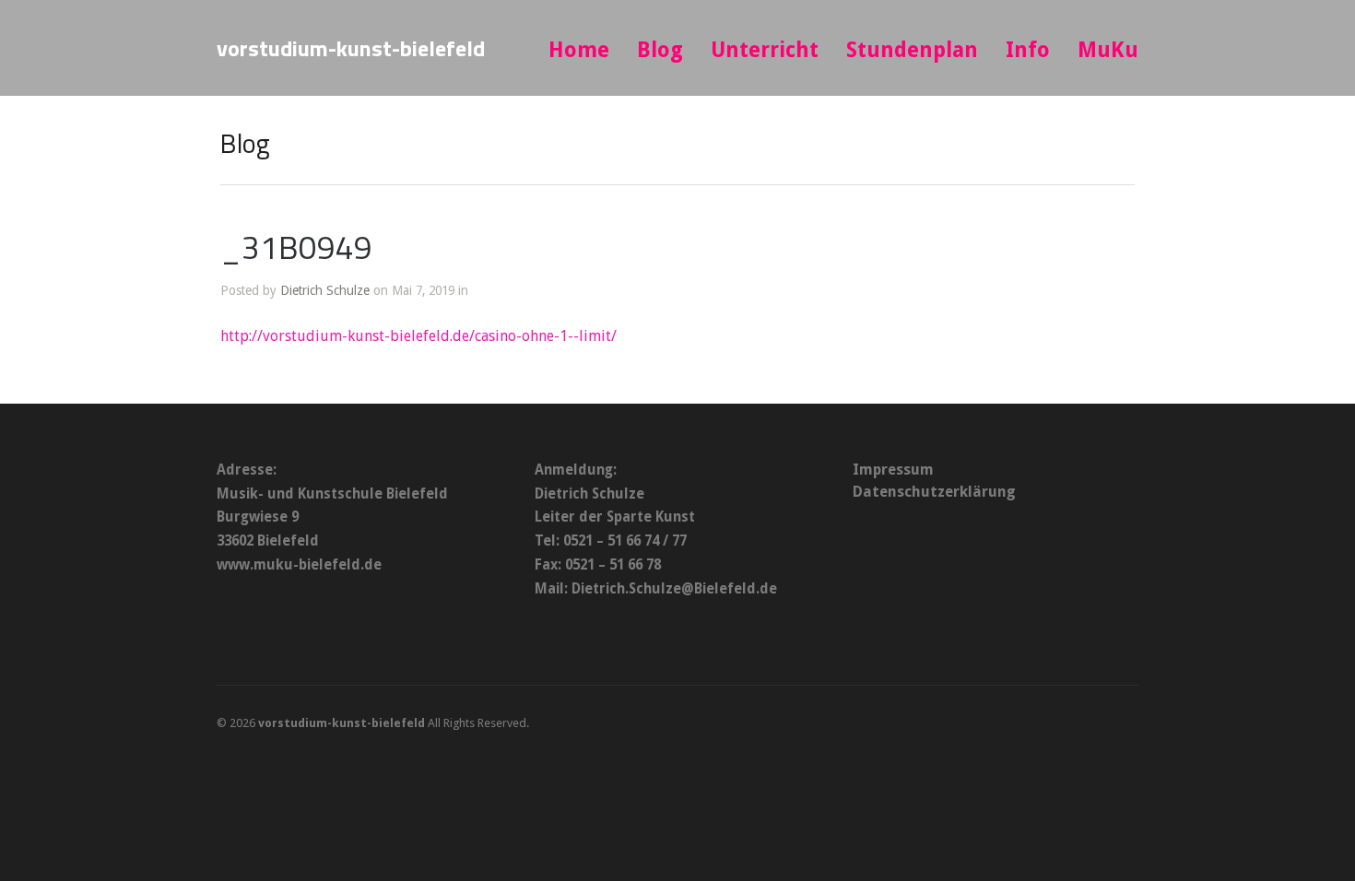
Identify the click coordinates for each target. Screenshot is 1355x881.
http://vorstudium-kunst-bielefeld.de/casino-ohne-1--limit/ (418, 336)
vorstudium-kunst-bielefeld (351, 48)
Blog (660, 50)
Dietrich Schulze (325, 290)
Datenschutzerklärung (934, 491)
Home (578, 50)
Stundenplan (912, 50)
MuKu (1108, 50)
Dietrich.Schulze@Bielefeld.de (674, 589)
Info (1028, 50)
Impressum (893, 469)
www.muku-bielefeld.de (299, 565)
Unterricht (765, 50)
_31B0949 (296, 247)
